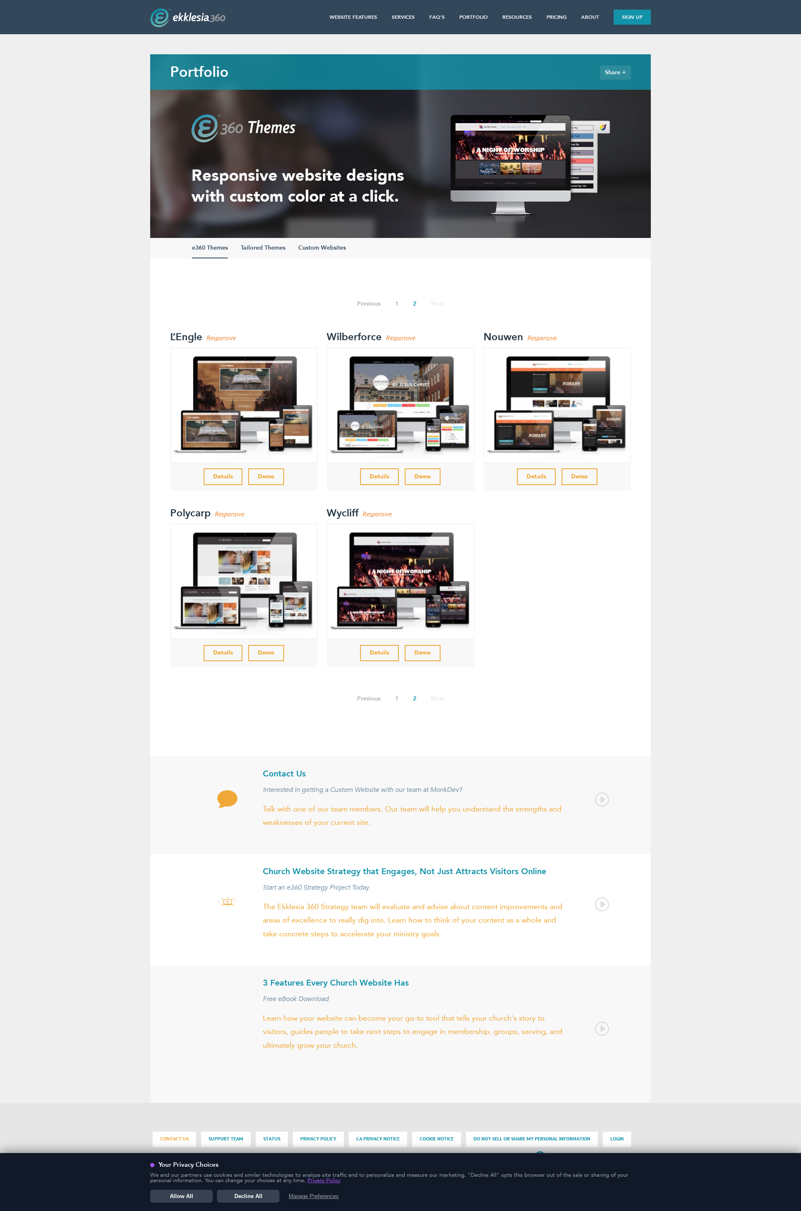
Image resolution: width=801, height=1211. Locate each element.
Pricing (557, 17)
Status (271, 1139)
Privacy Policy (318, 1139)
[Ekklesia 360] (187, 24)
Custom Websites (322, 247)
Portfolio (473, 17)
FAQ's (437, 17)
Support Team (226, 1139)
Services (403, 17)
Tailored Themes (263, 247)
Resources (517, 17)
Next (437, 303)
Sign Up (632, 17)
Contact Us (174, 1139)
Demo (266, 476)
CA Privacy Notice (378, 1139)
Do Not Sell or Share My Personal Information (532, 1139)
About (590, 17)
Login (617, 1139)
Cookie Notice (436, 1139)
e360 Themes (210, 247)
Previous (368, 303)
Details (223, 476)
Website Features (353, 17)
